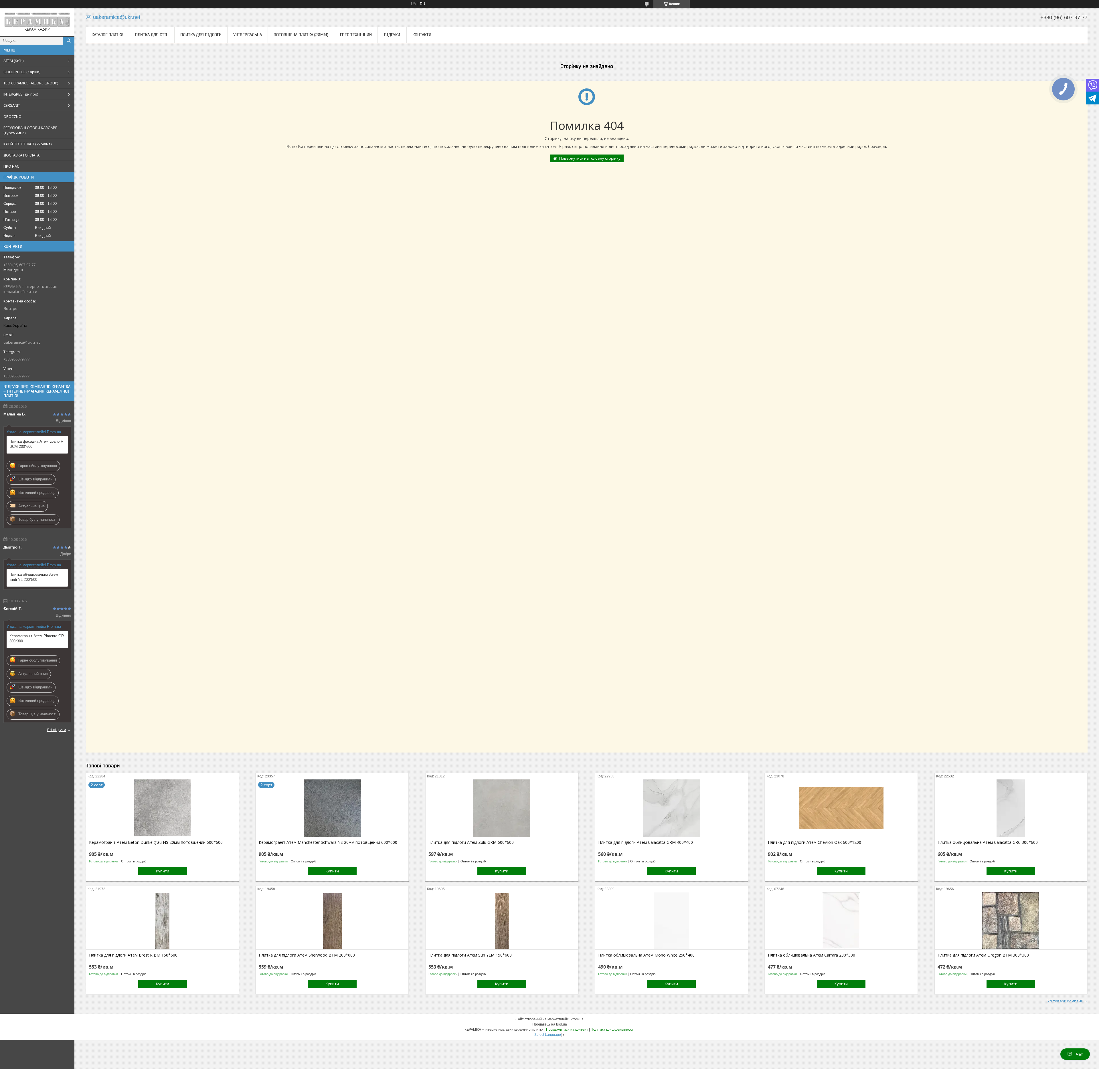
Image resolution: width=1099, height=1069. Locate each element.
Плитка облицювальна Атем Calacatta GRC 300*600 (988, 842)
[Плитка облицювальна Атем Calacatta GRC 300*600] (1011, 808)
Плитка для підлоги (201, 34)
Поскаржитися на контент (567, 1030)
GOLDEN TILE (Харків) (21, 71)
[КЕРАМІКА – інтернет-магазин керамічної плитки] (37, 19)
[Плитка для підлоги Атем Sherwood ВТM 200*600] (332, 920)
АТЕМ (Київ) (13, 60)
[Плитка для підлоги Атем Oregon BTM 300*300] (1011, 920)
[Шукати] (68, 40)
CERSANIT (11, 105)
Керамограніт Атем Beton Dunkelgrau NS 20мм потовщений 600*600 (156, 842)
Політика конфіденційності (613, 1030)
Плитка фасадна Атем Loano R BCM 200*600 (36, 444)
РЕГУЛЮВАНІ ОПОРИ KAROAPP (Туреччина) (30, 130)
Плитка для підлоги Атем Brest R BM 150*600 (133, 955)
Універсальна (247, 34)
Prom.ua (577, 1019)
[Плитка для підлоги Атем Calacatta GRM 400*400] (671, 808)
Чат (1079, 1054)
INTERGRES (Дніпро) (20, 94)
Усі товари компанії (1065, 1000)
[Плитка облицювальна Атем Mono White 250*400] (671, 920)
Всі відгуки (56, 729)
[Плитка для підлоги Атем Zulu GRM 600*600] (502, 808)
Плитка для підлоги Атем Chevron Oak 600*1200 (814, 842)
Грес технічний (356, 34)
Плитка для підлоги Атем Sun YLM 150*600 (470, 955)
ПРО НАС (11, 166)
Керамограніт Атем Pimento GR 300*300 (36, 638)
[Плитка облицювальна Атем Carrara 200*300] (841, 920)
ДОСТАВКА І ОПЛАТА (21, 155)
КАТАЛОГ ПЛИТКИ (107, 34)
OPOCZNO (12, 116)
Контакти (421, 34)
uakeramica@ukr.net (21, 342)
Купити (162, 871)
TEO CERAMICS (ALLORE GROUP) (30, 83)
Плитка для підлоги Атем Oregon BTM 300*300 (983, 955)
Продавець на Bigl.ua (549, 1024)
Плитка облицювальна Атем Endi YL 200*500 (33, 577)
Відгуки (392, 34)
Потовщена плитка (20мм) (301, 34)
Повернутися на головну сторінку (589, 158)
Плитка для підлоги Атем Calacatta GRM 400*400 (645, 842)
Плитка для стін (152, 34)
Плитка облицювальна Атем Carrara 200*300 (811, 955)
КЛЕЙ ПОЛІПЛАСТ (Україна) (27, 144)
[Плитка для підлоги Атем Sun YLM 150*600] (502, 920)
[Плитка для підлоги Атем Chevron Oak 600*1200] (841, 808)
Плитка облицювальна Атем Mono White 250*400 (646, 955)
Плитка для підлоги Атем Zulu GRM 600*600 (471, 842)
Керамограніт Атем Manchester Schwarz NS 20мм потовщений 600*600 (328, 842)
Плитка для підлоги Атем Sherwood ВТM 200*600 (307, 955)
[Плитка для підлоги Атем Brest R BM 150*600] (162, 920)
